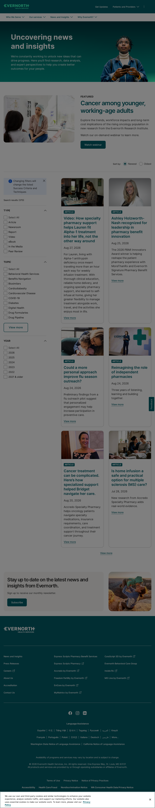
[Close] (150, 799)
